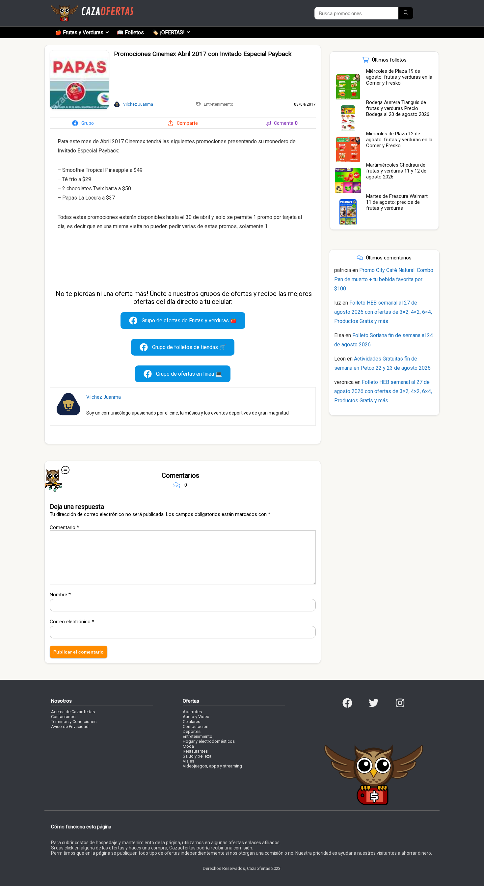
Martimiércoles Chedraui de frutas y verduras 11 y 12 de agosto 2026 (396, 171)
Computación (195, 726)
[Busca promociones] (405, 13)
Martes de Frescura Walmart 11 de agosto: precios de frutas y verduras (397, 202)
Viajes (188, 761)
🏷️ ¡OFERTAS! (168, 32)
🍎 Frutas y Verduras (79, 32)
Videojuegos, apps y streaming (212, 766)
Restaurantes (195, 751)
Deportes (192, 731)
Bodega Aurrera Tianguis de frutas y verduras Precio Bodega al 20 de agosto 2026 (397, 108)
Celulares (191, 721)
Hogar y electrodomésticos (209, 741)
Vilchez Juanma (103, 397)
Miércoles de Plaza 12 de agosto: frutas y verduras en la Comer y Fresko (399, 139)
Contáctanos (63, 716)
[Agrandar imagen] (79, 53)
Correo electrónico (72, 622)
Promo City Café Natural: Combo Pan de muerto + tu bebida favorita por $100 (383, 279)
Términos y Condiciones (73, 721)
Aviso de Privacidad (70, 726)
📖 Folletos (130, 32)
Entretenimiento (218, 104)
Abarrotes (192, 711)
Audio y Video (196, 716)
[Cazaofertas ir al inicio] (92, 8)
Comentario (64, 527)
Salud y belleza (197, 756)
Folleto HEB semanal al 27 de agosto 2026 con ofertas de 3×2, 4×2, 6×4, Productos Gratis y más (383, 312)
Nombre (60, 595)
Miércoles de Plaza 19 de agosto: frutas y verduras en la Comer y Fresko (399, 77)
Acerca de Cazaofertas (73, 711)
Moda (188, 746)
